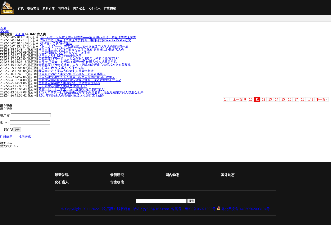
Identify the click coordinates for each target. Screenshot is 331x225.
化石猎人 (94, 8)
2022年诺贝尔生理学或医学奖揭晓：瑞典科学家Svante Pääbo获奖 (85, 40)
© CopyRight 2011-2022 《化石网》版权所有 (96, 208)
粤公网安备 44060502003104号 (245, 208)
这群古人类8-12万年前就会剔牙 (60, 55)
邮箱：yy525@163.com (151, 208)
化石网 (4, 31)
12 (263, 99)
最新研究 (48, 8)
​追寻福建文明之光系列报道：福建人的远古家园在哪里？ (77, 77)
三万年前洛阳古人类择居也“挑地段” (63, 86)
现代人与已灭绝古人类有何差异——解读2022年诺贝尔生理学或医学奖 (88, 37)
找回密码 (25, 137)
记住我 (8, 129)
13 (270, 99)
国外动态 (79, 8)
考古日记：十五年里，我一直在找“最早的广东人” (72, 89)
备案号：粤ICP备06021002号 (193, 208)
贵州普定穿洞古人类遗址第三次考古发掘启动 (69, 83)
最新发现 (33, 8)
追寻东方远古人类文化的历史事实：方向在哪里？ (72, 74)
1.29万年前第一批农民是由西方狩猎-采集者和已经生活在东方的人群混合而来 (91, 92)
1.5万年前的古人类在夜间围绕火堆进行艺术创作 (71, 95)
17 (296, 99)
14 (276, 99)
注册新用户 (7, 137)
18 (302, 99)
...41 (310, 99)
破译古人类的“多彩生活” (56, 43)
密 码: (4, 122)
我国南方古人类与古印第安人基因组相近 (66, 71)
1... (226, 99)
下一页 (320, 99)
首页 (21, 8)
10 (250, 99)
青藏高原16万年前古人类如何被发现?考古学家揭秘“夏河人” (79, 58)
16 (289, 99)
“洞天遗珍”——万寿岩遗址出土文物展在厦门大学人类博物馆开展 (84, 46)
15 (283, 99)
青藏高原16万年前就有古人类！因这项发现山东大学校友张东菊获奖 (85, 65)
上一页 (237, 99)
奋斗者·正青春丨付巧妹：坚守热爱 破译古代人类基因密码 (78, 62)
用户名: (5, 115)
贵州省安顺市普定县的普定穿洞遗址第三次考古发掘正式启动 (80, 80)
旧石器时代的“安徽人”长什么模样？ (63, 68)
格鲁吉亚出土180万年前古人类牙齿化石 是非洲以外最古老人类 (81, 49)
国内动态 (64, 8)
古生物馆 (110, 8)
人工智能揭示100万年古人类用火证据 (64, 52)
